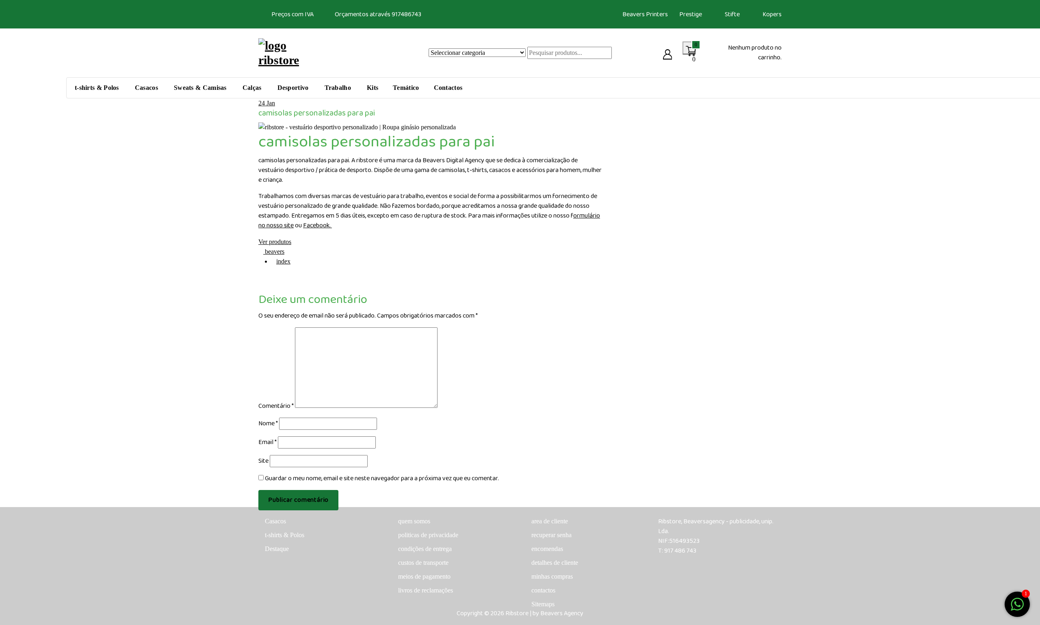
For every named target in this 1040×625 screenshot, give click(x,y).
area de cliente (549, 521)
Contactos (448, 87)
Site (263, 461)
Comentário (276, 406)
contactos (543, 590)
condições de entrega (425, 548)
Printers (657, 14)
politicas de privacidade (428, 534)
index (283, 261)
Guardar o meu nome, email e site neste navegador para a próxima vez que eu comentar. (382, 478)
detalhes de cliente (554, 562)
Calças (252, 87)
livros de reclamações (425, 590)
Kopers (772, 14)
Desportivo (293, 87)
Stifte (732, 14)
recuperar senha (551, 534)
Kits (372, 87)
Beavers (633, 14)
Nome (268, 424)
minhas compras (552, 576)
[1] (1017, 603)
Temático (406, 87)
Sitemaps (543, 604)
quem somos (414, 521)
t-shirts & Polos (97, 87)
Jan (266, 103)
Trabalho (338, 87)
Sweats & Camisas (200, 87)
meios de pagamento (424, 576)
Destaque (277, 548)
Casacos (146, 87)
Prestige (690, 14)
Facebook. (317, 225)
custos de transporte (423, 562)
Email (267, 442)
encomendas (547, 548)
